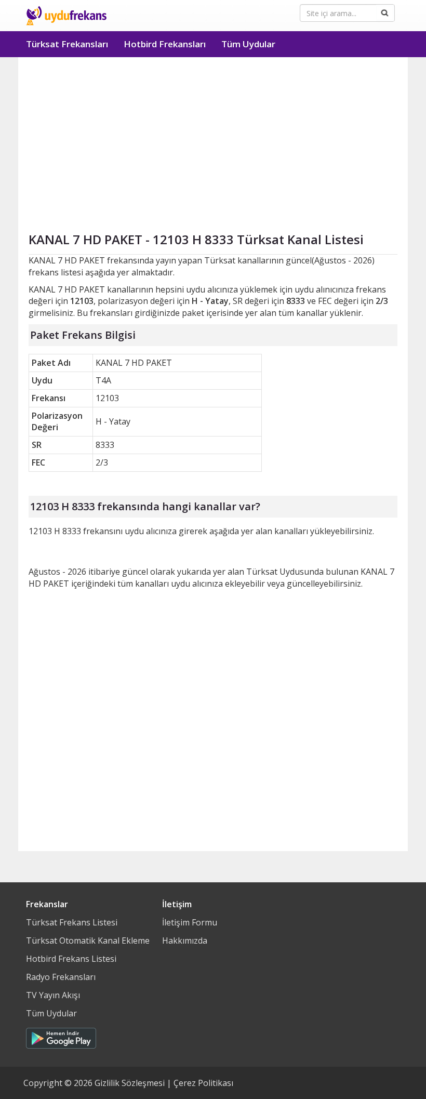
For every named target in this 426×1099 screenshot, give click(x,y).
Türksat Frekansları (67, 44)
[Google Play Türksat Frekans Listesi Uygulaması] (61, 1036)
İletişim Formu (189, 922)
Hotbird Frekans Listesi (71, 958)
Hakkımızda (184, 940)
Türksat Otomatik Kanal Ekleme (88, 940)
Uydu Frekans (66, 15)
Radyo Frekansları (61, 977)
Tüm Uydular (248, 44)
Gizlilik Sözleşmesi (130, 1083)
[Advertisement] (213, 135)
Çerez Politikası (203, 1083)
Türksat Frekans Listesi (71, 922)
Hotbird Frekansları (165, 44)
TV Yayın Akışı (53, 995)
